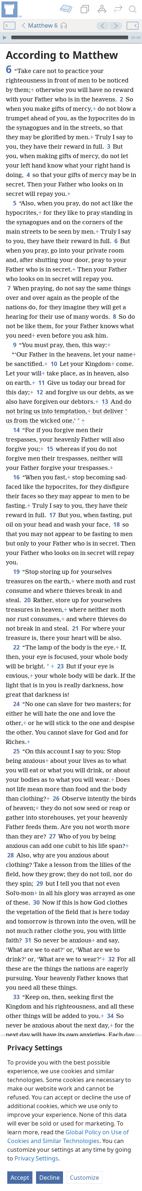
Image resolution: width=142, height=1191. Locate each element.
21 (76, 628)
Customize (84, 1178)
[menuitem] (10, 9)
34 (111, 1016)
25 (17, 751)
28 (11, 855)
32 (112, 959)
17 (53, 515)
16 (17, 477)
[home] (10, 9)
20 (28, 600)
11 (42, 383)
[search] (133, 9)
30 (37, 902)
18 (117, 524)
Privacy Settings (36, 1158)
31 (28, 940)
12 (40, 392)
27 (53, 836)
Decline (49, 1178)
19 (17, 572)
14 (17, 430)
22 (17, 647)
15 (50, 449)
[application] (71, 37)
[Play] (5, 37)
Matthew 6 (43, 25)
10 (54, 364)
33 (17, 997)
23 (61, 666)
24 (17, 704)
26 (56, 798)
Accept (20, 1178)
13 (105, 402)
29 (40, 884)
